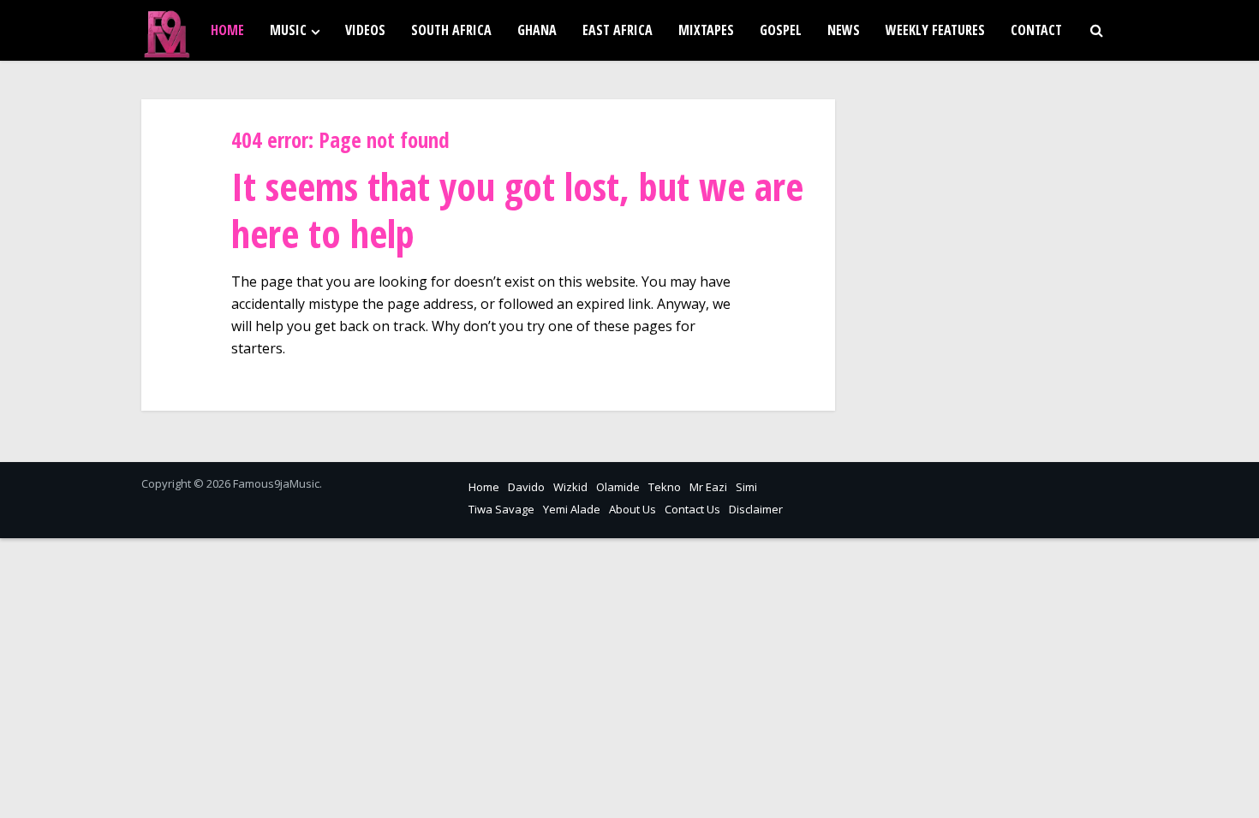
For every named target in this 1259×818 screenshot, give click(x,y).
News (843, 30)
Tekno (664, 487)
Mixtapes (706, 30)
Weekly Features (935, 30)
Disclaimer (756, 509)
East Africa (617, 30)
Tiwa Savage (501, 509)
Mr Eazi (708, 487)
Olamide (618, 487)
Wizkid (570, 487)
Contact (1036, 30)
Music (288, 30)
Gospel (781, 30)
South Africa (451, 30)
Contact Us (692, 509)
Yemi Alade (571, 509)
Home (227, 30)
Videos (365, 30)
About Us (632, 509)
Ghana (537, 30)
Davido (526, 487)
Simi (746, 487)
